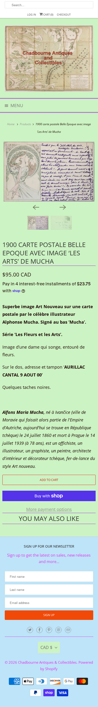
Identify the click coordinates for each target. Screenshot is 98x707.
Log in (31, 14)
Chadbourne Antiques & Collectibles (47, 662)
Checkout (64, 14)
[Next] (62, 207)
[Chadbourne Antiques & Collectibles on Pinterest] (49, 630)
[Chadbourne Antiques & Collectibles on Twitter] (30, 630)
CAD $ (46, 647)
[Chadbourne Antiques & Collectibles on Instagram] (58, 630)
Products (26, 124)
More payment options (49, 509)
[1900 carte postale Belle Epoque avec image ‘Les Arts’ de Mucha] (49, 172)
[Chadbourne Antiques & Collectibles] (49, 59)
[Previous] (35, 207)
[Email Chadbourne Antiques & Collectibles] (68, 630)
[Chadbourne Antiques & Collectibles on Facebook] (39, 630)
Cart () (48, 14)
